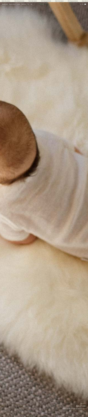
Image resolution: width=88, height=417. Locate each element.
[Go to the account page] (83, 4)
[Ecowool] (44, 4)
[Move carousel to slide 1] (42, 416)
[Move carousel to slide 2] (43, 416)
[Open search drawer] (81, 4)
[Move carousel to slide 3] (44, 416)
